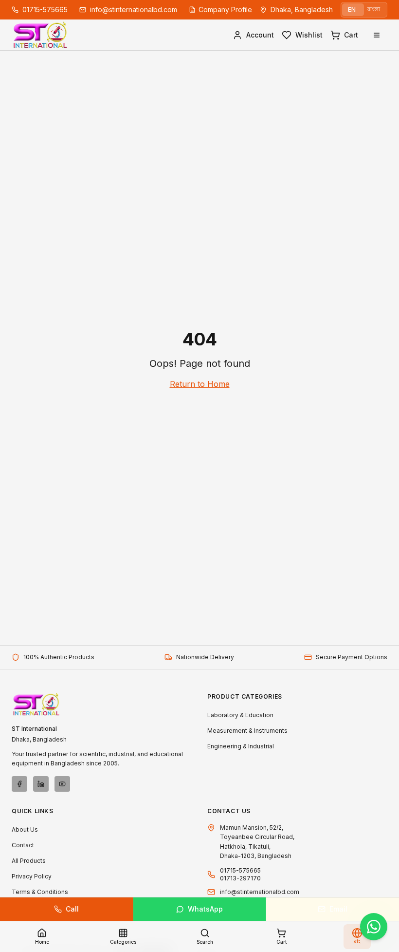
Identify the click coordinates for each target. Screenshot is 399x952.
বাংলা (373, 9)
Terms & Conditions (40, 891)
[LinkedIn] (41, 784)
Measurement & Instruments (247, 730)
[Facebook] (19, 784)
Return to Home (200, 384)
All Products (29, 860)
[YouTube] (62, 784)
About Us (25, 829)
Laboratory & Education (240, 715)
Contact (23, 845)
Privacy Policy (32, 876)
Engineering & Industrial (240, 746)
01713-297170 (240, 878)
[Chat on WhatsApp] (373, 926)
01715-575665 (240, 870)
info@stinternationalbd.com (259, 891)
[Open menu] (376, 35)
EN (352, 9)
